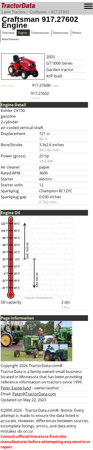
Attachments (10, 39)
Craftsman (38, 12)
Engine (22, 33)
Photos (76, 33)
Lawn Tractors (14, 12)
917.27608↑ (45, 85)
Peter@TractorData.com (34, 394)
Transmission (40, 33)
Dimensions (60, 33)
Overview (8, 33)
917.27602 (60, 12)
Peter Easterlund (16, 388)
